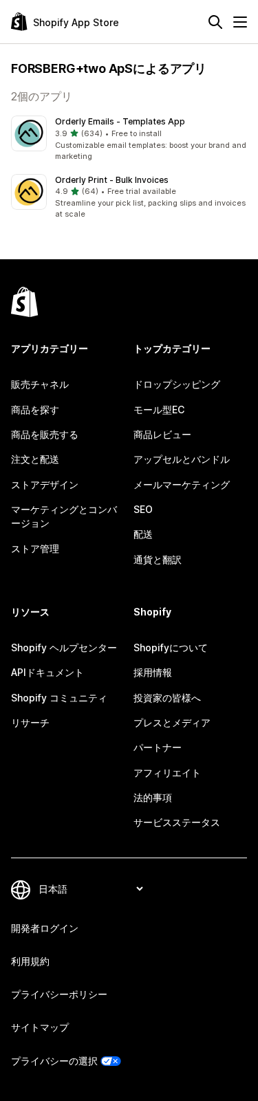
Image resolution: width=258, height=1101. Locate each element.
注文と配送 (35, 459)
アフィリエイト (167, 772)
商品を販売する (44, 434)
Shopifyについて (170, 647)
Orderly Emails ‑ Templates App (120, 121)
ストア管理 (35, 548)
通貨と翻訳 (157, 559)
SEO (143, 509)
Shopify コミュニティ (59, 698)
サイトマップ (40, 1027)
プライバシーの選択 (54, 1061)
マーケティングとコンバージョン (64, 516)
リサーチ (30, 722)
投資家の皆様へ (167, 698)
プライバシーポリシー (59, 994)
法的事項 (152, 797)
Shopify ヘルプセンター (64, 647)
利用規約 (30, 961)
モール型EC (158, 409)
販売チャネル (40, 384)
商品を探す (35, 409)
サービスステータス (176, 822)
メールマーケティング (181, 484)
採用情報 (152, 672)
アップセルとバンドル (181, 459)
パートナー (157, 747)
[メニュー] (240, 22)
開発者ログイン (44, 928)
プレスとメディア (172, 722)
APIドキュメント (47, 672)
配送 (143, 534)
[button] (129, 139)
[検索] (215, 22)
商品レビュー (162, 434)
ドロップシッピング (176, 384)
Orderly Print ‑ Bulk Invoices (112, 180)
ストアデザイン (44, 484)
